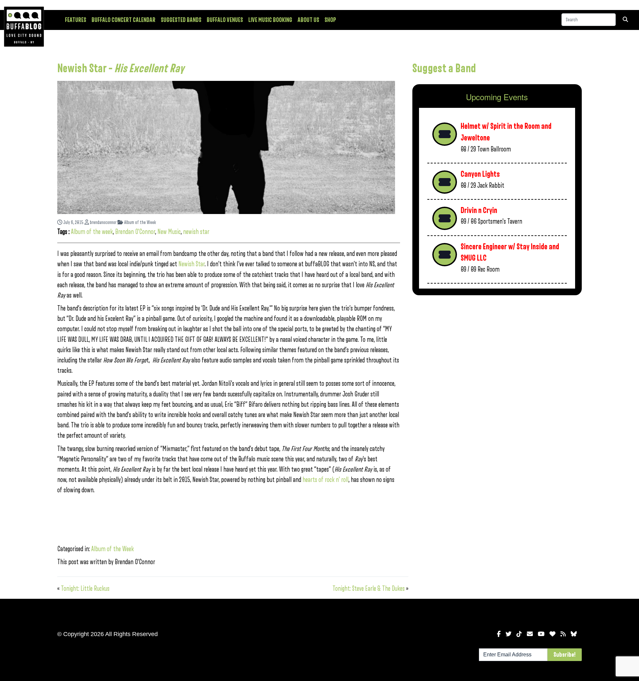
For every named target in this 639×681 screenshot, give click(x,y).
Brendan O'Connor (135, 231)
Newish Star (191, 264)
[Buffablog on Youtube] (541, 634)
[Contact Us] (530, 634)
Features (75, 20)
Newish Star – (120, 69)
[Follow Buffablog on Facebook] (499, 634)
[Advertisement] (497, 352)
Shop (330, 20)
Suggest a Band (444, 69)
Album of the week (92, 231)
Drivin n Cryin (479, 210)
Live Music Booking (270, 20)
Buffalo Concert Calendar (123, 20)
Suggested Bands (181, 20)
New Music (169, 231)
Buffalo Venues (225, 20)
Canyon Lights (480, 174)
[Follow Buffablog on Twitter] (509, 634)
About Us (308, 20)
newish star (196, 231)
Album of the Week (139, 222)
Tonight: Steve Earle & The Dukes (368, 588)
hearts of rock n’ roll (325, 479)
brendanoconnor (102, 222)
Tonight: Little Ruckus (85, 588)
